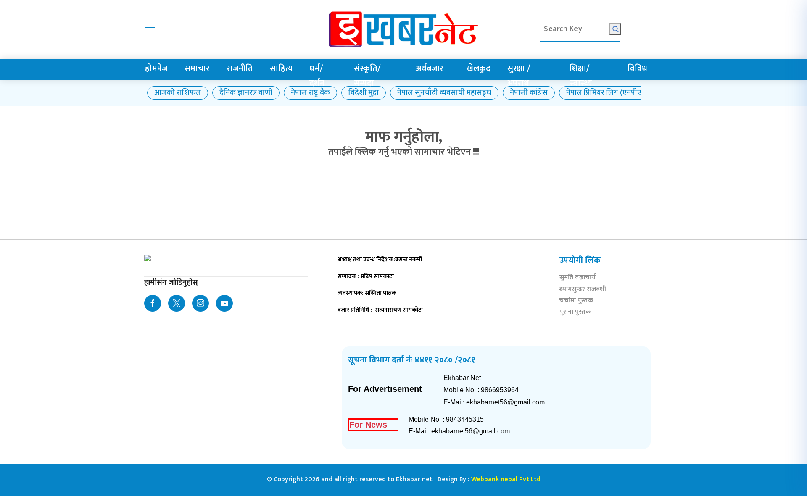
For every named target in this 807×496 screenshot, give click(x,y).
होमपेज (156, 68)
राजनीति (240, 68)
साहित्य (281, 68)
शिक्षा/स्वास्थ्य (581, 75)
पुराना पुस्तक (575, 313)
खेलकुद (479, 68)
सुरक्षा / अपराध (518, 75)
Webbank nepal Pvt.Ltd (506, 479)
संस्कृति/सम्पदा (367, 75)
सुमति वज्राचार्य (577, 278)
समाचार (197, 68)
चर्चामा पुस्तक (576, 301)
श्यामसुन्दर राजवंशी (582, 290)
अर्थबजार (429, 68)
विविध (637, 68)
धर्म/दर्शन (316, 75)
